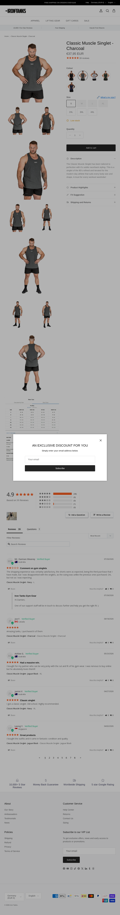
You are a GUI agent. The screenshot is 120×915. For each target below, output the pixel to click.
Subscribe (60, 468)
